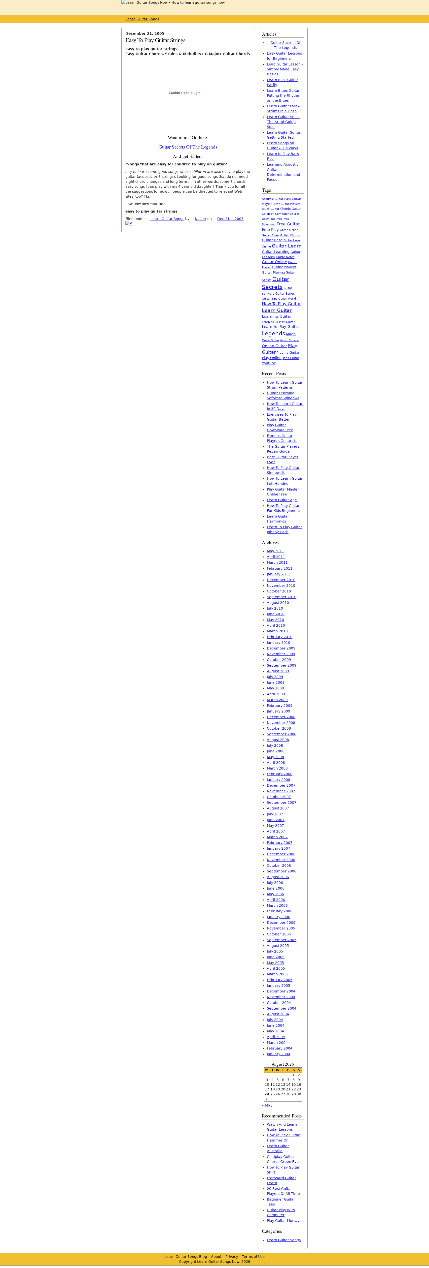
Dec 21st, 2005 (230, 219)
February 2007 (279, 843)
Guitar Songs (285, 293)
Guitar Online (274, 262)
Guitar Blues (270, 235)
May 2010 (275, 620)
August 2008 (278, 740)
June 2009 (276, 682)
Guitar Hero (272, 240)
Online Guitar (274, 346)
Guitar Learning (275, 252)
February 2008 (279, 774)
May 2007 (275, 826)
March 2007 (277, 837)
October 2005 (279, 934)
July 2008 (275, 745)
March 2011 (277, 562)
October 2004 (279, 1003)
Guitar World (287, 298)
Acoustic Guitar (272, 199)
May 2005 (275, 963)
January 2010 (278, 643)
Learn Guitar (277, 310)
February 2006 (279, 911)
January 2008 (278, 780)
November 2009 (281, 654)
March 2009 (277, 700)
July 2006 (275, 883)
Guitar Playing (273, 272)
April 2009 (276, 694)
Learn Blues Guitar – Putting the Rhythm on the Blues (284, 95)
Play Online (272, 358)
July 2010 (275, 608)
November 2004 (281, 997)
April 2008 (276, 763)
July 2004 (275, 1020)
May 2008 (275, 757)
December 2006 (281, 854)
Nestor (200, 219)
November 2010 (281, 586)
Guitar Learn (287, 245)
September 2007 (281, 802)
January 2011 (278, 574)
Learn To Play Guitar (280, 326)
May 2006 (275, 894)
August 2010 (278, 603)
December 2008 (281, 717)
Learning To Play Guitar (278, 322)
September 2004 (281, 1008)
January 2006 (278, 917)
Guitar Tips (269, 298)
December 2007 (281, 785)
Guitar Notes (285, 257)
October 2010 (279, 591)
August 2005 (278, 946)
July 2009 (275, 677)
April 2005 (276, 968)
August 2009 (278, 671)
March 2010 (277, 631)
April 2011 (276, 557)
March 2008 (277, 768)
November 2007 (281, 791)
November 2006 (281, 860)
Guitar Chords (290, 235)
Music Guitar (270, 340)
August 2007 (278, 808)
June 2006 (276, 888)
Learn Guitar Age (282, 500)
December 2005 (281, 923)
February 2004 (279, 1048)
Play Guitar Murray (283, 1221)
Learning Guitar (276, 316)
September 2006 (281, 871)
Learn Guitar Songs (142, 19)
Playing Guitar (288, 352)
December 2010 (281, 580)
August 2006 (278, 877)
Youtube (269, 363)
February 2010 (279, 637)
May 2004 (275, 1031)
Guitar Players (284, 267)
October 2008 (279, 728)
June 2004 (276, 1025)
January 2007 (278, 848)
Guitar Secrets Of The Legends (188, 147)
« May (267, 1105)
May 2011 (275, 551)
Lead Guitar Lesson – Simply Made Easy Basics (285, 69)
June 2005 (276, 957)
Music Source (289, 340)
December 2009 (281, 648)
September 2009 (281, 665)
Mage (291, 334)
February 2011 (279, 568)
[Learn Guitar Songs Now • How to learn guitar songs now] (173, 2)
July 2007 (275, 814)
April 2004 (276, 1037)
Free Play (270, 229)
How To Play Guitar (281, 303)
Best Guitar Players (287, 204)
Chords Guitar (290, 209)
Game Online (289, 230)
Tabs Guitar (291, 358)
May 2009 (275, 688)
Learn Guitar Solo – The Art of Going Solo (283, 122)
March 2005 (277, 974)
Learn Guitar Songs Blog (185, 1257)
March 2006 (277, 905)
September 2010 (281, 597)
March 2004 (277, 1043)
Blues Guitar (270, 209)
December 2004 (281, 991)
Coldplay (268, 214)
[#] (128, 224)
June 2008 (276, 751)
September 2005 (281, 940)
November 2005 (281, 928)
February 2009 (279, 706)
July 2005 (275, 951)
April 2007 (276, 831)
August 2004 (278, 1014)
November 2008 (281, 723)
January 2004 (278, 1054)
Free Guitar (288, 223)
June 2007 (276, 820)
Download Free (272, 218)
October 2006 (279, 865)
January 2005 (278, 986)
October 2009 (279, 660)
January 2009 (278, 711)
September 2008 (281, 734)
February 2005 (279, 980)
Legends (273, 333)
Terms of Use (253, 1257)
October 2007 (279, 797)
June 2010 (276, 614)
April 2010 (276, 625)
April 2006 (276, 900)
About (216, 1257)
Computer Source (287, 214)
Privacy (231, 1257)
